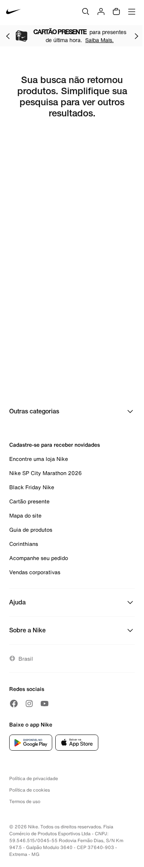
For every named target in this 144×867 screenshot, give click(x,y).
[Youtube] (44, 703)
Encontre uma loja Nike (38, 459)
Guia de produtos (30, 530)
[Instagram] (29, 703)
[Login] (101, 11)
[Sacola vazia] (116, 11)
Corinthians (23, 544)
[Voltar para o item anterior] (7, 36)
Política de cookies (29, 790)
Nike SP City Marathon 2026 (45, 473)
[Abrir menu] (132, 11)
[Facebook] (13, 703)
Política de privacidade (33, 778)
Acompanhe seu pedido (38, 558)
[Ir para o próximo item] (136, 36)
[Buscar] (85, 11)
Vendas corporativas (34, 572)
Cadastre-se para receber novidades (54, 445)
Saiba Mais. (99, 40)
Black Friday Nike (31, 487)
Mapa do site (25, 515)
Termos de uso (24, 801)
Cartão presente (29, 501)
